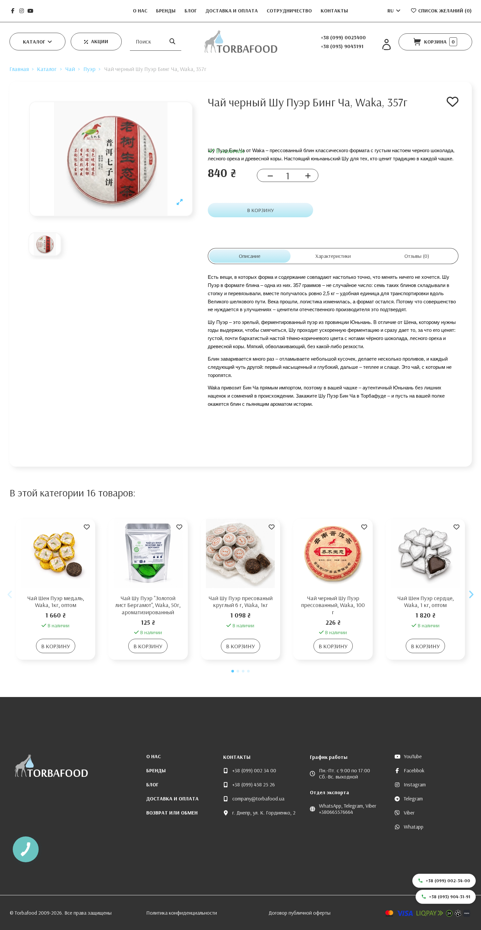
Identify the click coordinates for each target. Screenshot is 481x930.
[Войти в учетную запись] (386, 44)
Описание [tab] (249, 256)
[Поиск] (172, 41)
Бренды (166, 10)
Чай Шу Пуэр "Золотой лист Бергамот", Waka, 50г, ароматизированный (148, 605)
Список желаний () (444, 10)
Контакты (334, 10)
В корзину (260, 210)
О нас (141, 10)
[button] (37, 41)
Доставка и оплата (232, 10)
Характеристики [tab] (333, 256)
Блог (191, 10)
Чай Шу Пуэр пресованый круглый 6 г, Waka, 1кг (240, 601)
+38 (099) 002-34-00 (448, 881)
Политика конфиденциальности (181, 912)
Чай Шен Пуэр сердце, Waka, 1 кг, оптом (425, 601)
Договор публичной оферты (299, 912)
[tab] (416, 256)
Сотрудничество (290, 10)
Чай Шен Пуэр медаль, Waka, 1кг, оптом (55, 601)
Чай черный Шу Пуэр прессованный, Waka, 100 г (333, 605)
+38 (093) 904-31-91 (449, 897)
